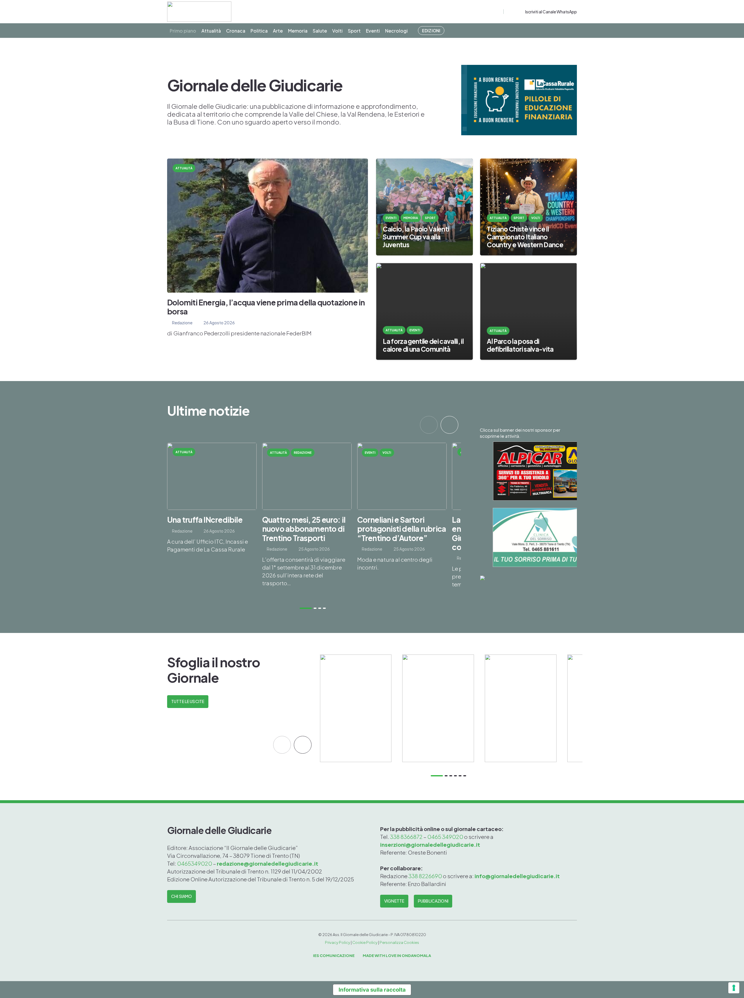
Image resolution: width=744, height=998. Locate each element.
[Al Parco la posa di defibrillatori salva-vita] (528, 311)
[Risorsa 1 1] (199, 11)
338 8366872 (406, 836)
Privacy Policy (337, 942)
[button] (498, 11)
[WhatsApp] (519, 11)
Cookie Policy (365, 942)
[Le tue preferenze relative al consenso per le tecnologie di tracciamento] (733, 987)
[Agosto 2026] (356, 708)
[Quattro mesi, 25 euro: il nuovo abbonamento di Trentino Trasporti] (307, 520)
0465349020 (195, 863)
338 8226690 (425, 876)
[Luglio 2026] (438, 708)
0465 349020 (445, 836)
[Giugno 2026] (521, 708)
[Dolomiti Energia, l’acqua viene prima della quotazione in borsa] (267, 248)
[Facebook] (509, 11)
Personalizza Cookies (399, 942)
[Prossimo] (449, 425)
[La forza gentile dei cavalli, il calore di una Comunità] (424, 311)
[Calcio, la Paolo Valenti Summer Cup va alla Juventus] (424, 207)
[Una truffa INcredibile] (212, 520)
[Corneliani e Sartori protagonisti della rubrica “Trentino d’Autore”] (402, 520)
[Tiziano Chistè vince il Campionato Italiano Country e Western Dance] (528, 207)
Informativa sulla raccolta (372, 989)
